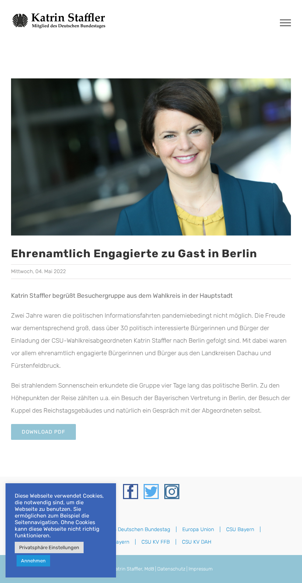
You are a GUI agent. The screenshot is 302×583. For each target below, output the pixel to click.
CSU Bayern (240, 529)
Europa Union (198, 529)
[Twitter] (151, 491)
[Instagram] (171, 491)
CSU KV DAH (196, 542)
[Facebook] (130, 491)
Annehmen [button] (33, 560)
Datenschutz (171, 569)
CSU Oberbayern (110, 542)
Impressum (201, 569)
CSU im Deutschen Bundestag (134, 529)
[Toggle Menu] (285, 23)
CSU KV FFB (155, 542)
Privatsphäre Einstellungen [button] (49, 547)
